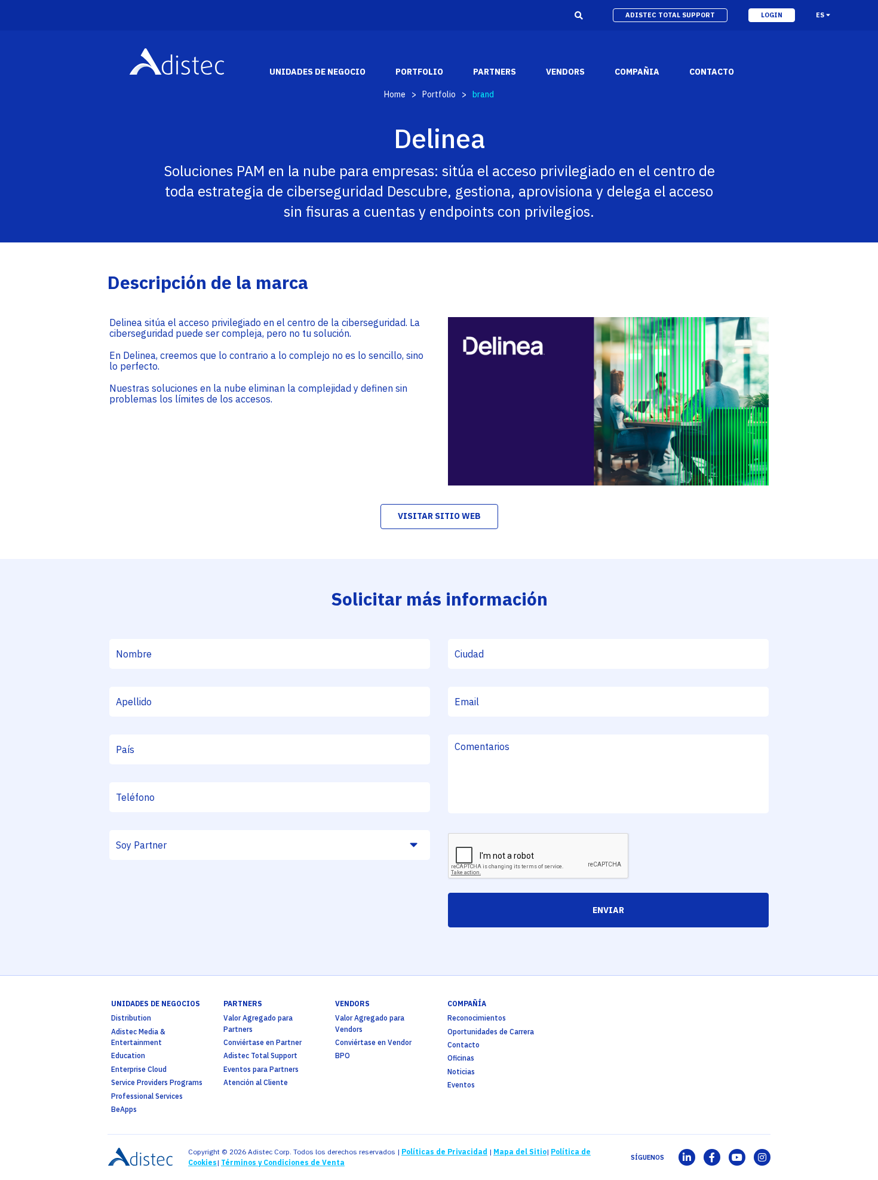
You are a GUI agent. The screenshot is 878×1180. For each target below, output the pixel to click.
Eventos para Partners (261, 1069)
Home (395, 94)
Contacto (463, 1044)
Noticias (461, 1071)
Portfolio (439, 94)
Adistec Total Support (260, 1055)
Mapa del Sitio (520, 1151)
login (771, 15)
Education (128, 1055)
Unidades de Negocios (155, 1003)
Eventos (461, 1084)
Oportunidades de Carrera (490, 1031)
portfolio (419, 71)
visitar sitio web (439, 516)
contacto (711, 71)
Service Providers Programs (156, 1082)
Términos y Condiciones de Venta (283, 1162)
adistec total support (670, 15)
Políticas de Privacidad (444, 1151)
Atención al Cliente (255, 1082)
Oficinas (460, 1057)
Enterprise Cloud (139, 1069)
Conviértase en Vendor (373, 1042)
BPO (342, 1055)
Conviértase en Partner (262, 1042)
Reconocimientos (476, 1017)
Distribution (131, 1017)
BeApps (124, 1109)
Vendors (352, 1003)
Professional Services (147, 1096)
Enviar (608, 910)
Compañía (466, 1003)
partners (242, 1003)
